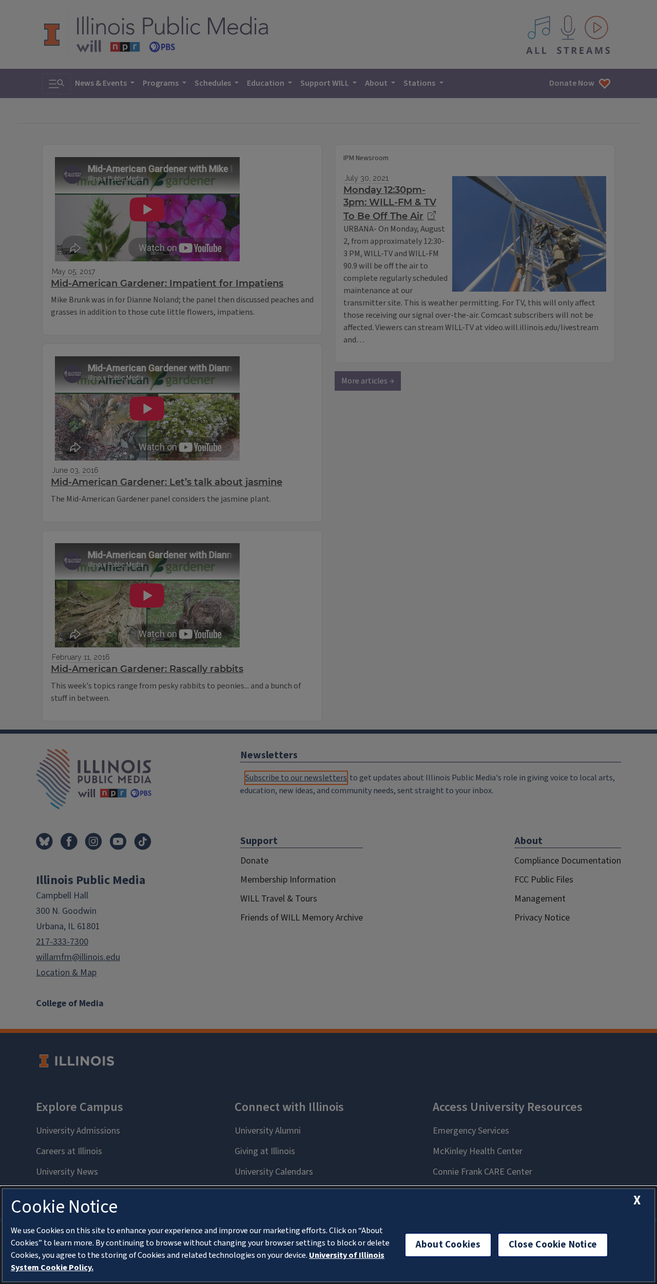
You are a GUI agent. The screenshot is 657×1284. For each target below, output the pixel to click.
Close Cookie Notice (553, 1245)
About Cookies (448, 1245)
